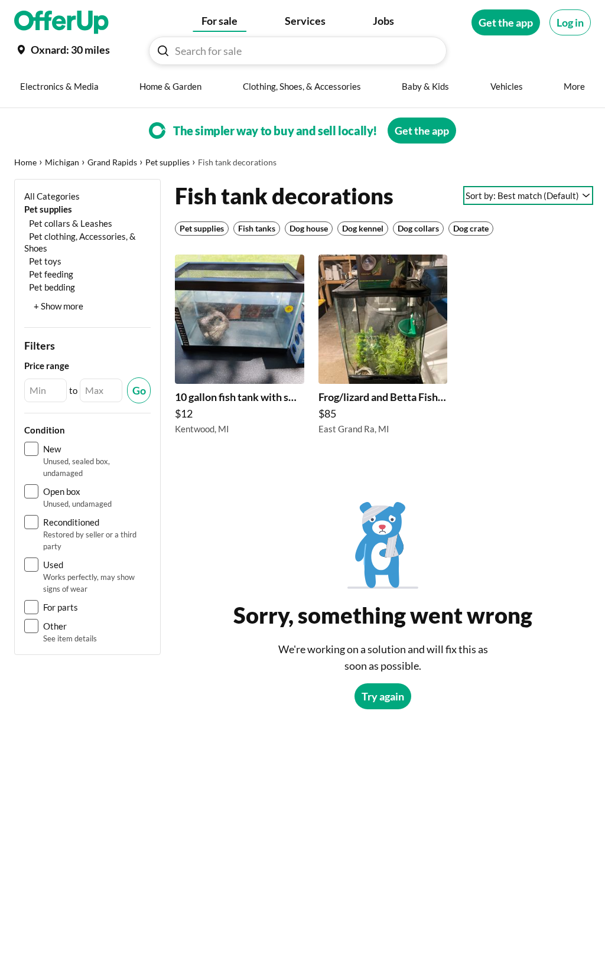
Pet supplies (167, 162)
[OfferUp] (61, 22)
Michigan (62, 162)
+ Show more (58, 306)
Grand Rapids (112, 162)
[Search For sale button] (163, 51)
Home (25, 162)
